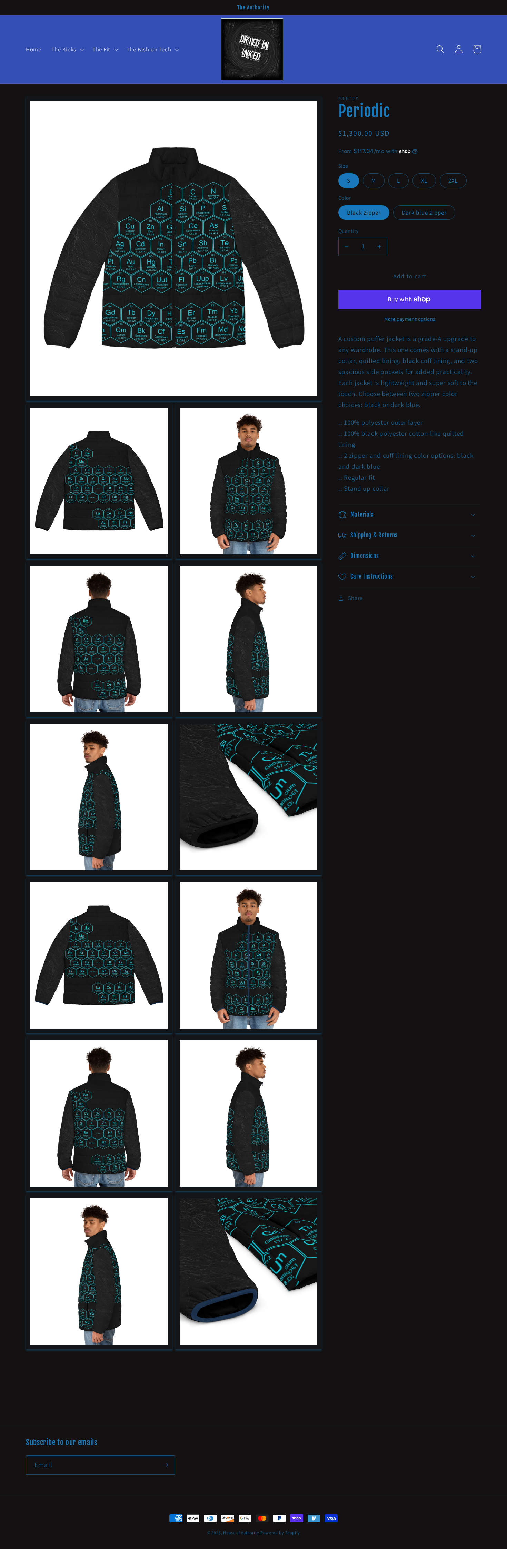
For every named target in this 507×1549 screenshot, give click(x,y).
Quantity (348, 230)
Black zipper (364, 212)
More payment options (409, 319)
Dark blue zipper (424, 212)
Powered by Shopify (280, 1532)
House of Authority (241, 1532)
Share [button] (355, 598)
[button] (66, 49)
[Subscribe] (165, 1465)
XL (424, 180)
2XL (453, 180)
